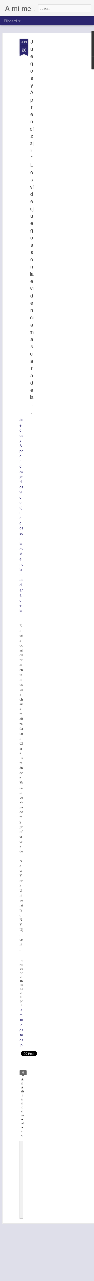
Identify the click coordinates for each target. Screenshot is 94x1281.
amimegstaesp (21, 1027)
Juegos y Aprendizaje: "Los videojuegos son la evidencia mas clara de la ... (32, 226)
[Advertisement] (51, 118)
